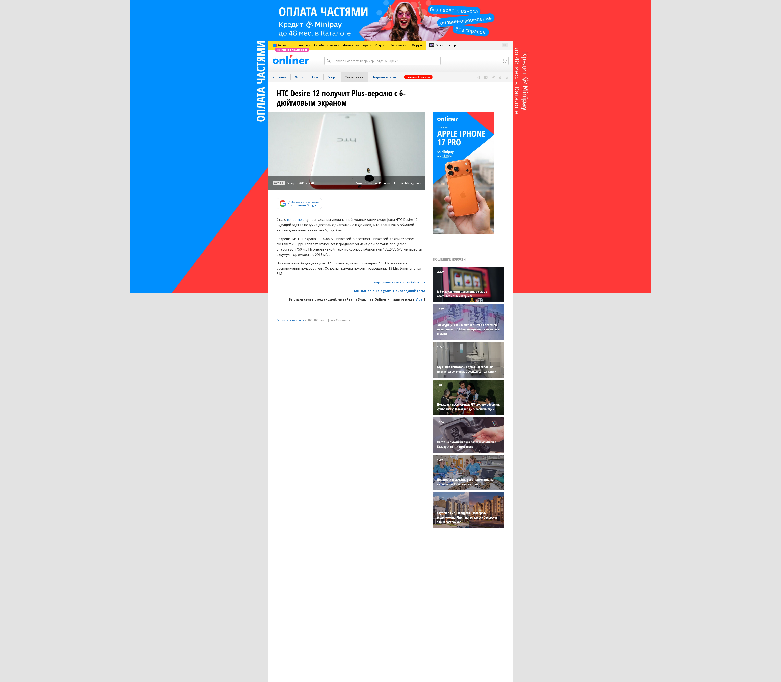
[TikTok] (500, 77)
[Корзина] (505, 61)
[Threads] (507, 77)
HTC (309, 320)
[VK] (493, 77)
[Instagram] (486, 77)
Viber (420, 299)
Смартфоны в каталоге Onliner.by (398, 282)
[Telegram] (478, 77)
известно (294, 219)
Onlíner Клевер (446, 45)
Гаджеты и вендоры (291, 320)
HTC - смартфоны (324, 320)
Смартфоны (343, 320)
